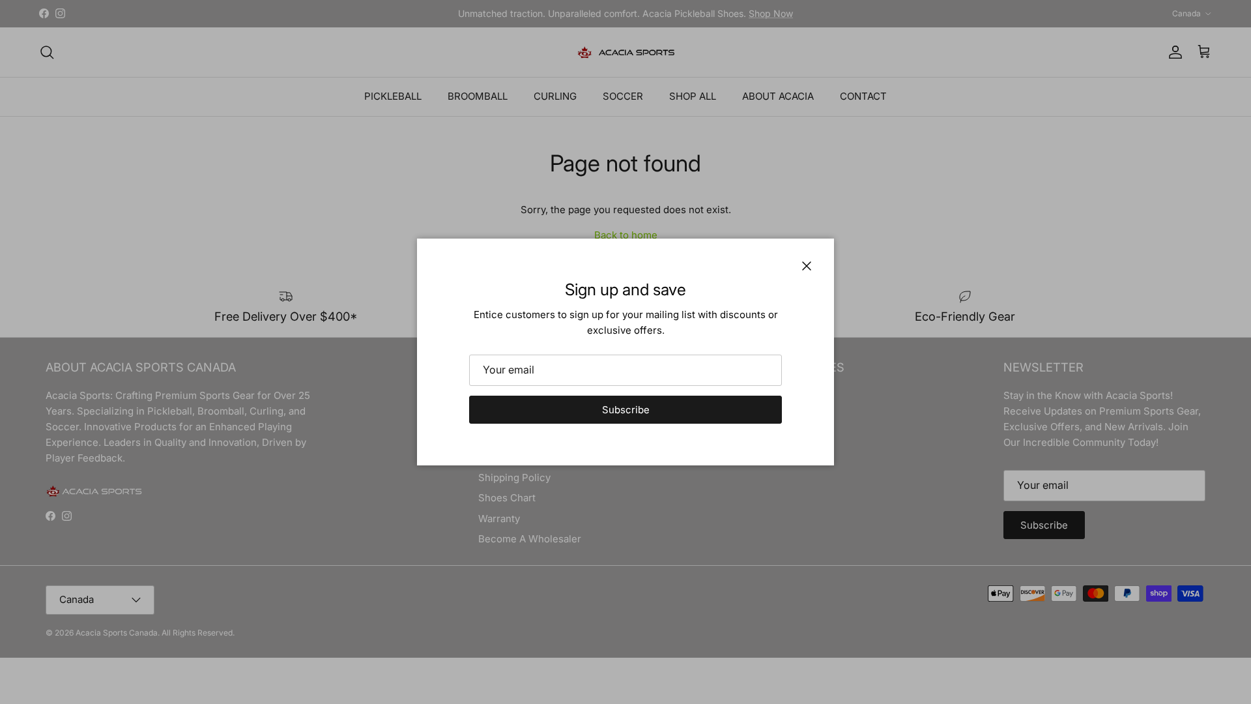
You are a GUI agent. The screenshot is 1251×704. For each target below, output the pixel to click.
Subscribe (626, 409)
